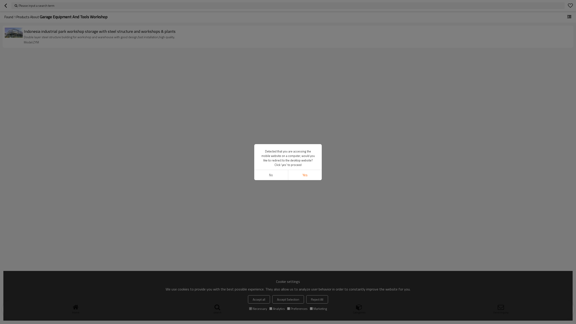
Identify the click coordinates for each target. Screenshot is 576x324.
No (271, 175)
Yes (305, 175)
